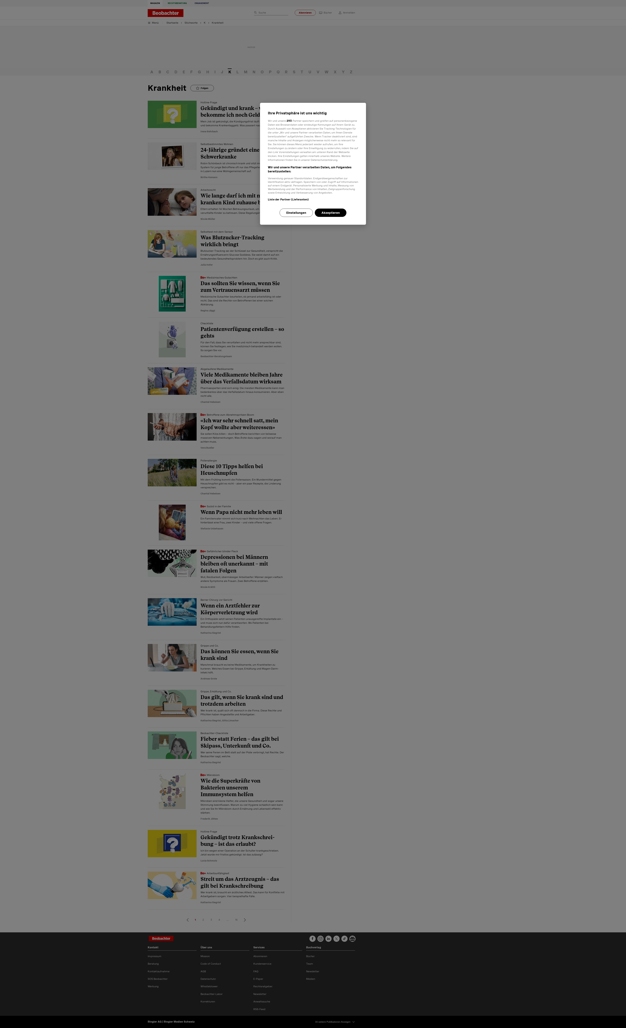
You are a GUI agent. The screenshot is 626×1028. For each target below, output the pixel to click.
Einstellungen (296, 212)
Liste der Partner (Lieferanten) (288, 199)
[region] (313, 164)
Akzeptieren (330, 212)
